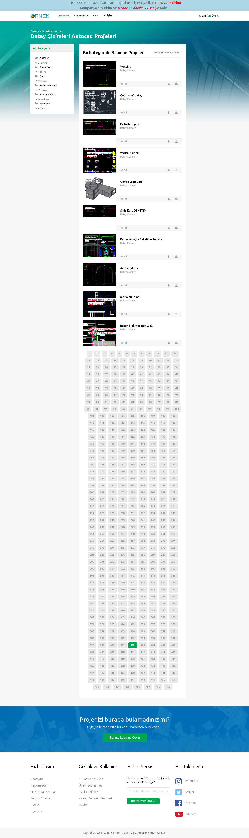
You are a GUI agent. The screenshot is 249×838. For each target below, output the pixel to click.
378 (163, 624)
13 (88, 360)
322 (143, 582)
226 (173, 506)
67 (176, 388)
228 (102, 513)
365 (122, 617)
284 (122, 554)
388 (173, 631)
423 (163, 659)
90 (88, 409)
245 (92, 527)
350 (153, 603)
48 (106, 381)
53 (150, 381)
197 (153, 485)
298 (173, 561)
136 (173, 436)
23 (176, 360)
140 (122, 443)
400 (112, 645)
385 (143, 631)
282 (102, 554)
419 (122, 659)
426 (102, 666)
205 (143, 492)
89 (176, 402)
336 (102, 596)
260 (153, 534)
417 (102, 659)
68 (88, 395)
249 (133, 527)
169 (143, 464)
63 (141, 388)
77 (168, 395)
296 (153, 561)
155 (92, 457)
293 (122, 561)
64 (150, 388)
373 (112, 624)
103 (112, 416)
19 (141, 360)
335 (92, 596)
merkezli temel (130, 296)
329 (122, 589)
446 (122, 679)
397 (173, 638)
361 (173, 610)
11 (166, 353)
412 (143, 652)
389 (92, 638)
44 (168, 374)
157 (112, 457)
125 (153, 429)
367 (143, 617)
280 (173, 548)
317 (92, 582)
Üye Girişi (36, 811)
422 (153, 659)
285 (133, 554)
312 (133, 575)
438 (133, 673)
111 (102, 423)
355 (112, 610)
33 (168, 367)
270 (163, 541)
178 (143, 471)
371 (92, 624)
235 (173, 513)
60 (115, 388)
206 (153, 492)
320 (122, 582)
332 (153, 589)
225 (163, 506)
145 (173, 443)
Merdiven (44, 103)
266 (122, 541)
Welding (125, 66)
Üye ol (215, 15)
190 (173, 478)
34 (176, 367)
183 (102, 478)
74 (141, 395)
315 (163, 575)
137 (92, 443)
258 (133, 534)
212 (122, 499)
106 (143, 416)
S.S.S (95, 15)
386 (153, 631)
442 (173, 673)
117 (163, 423)
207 (163, 492)
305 (153, 568)
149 (122, 450)
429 (133, 666)
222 (133, 506)
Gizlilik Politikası (89, 791)
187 (143, 478)
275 (122, 548)
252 (163, 527)
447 (133, 679)
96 (140, 409)
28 (123, 367)
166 (112, 464)
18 (132, 360)
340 (143, 596)
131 (122, 436)
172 (173, 464)
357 (133, 610)
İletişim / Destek (41, 798)
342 (163, 596)
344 (92, 603)
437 (122, 673)
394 (143, 638)
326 (92, 589)
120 (102, 429)
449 (153, 679)
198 (163, 485)
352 (173, 603)
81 (106, 402)
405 (163, 645)
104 (122, 416)
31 (150, 367)
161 (153, 457)
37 (106, 374)
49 (115, 381)
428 (122, 666)
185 (122, 478)
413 (153, 652)
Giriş (204, 15)
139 (112, 443)
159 (133, 457)
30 (141, 367)
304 (143, 568)
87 (159, 402)
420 (133, 659)
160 (143, 457)
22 (168, 360)
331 (143, 589)
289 (173, 554)
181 (173, 471)
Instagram (191, 780)
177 (133, 471)
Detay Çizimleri (54, 31)
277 (143, 548)
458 (158, 686)
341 (153, 596)
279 (163, 548)
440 (153, 673)
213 (133, 499)
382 (112, 631)
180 (163, 471)
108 (163, 416)
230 (122, 513)
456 (138, 686)
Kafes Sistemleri (48, 85)
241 (143, 520)
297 (163, 561)
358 (143, 610)
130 (112, 436)
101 (92, 416)
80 (97, 402)
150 (133, 450)
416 (92, 659)
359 (153, 610)
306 (163, 568)
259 (143, 534)
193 (112, 485)
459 (168, 686)
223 (143, 506)
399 (102, 645)
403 (143, 645)
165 (102, 464)
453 (107, 686)
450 (163, 679)
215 (153, 499)
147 (102, 450)
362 (92, 617)
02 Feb (124, 112)
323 (153, 582)
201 (102, 492)
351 (163, 603)
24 (88, 367)
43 (159, 374)
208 (173, 492)
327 (102, 589)
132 (133, 436)
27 (115, 367)
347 (122, 603)
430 (143, 666)
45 (176, 374)
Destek (83, 804)
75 (150, 395)
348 (133, 603)
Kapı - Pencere (47, 94)
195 (133, 485)
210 (102, 499)
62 (132, 388)
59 (106, 388)
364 (112, 617)
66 (168, 388)
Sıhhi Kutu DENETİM (133, 210)
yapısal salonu (129, 152)
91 (96, 409)
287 (153, 554)
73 (132, 395)
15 (106, 360)
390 (102, 638)
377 (153, 624)
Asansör (44, 58)
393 (133, 638)
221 (122, 506)
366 (133, 617)
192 (102, 485)
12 (175, 353)
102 (102, 416)
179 (153, 471)
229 (112, 513)
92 (105, 409)
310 (112, 575)
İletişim (107, 15)
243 (163, 520)
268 (143, 541)
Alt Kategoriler (42, 48)
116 (153, 423)
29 (132, 367)
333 (163, 589)
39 (123, 374)
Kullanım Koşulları (91, 779)
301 (112, 568)
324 (163, 582)
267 (133, 541)
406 (173, 645)
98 (158, 409)
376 (143, 624)
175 (112, 471)
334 (173, 589)
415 (173, 652)
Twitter (189, 791)
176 (122, 471)
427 (112, 666)
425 (92, 666)
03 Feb (124, 83)
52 (141, 381)
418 (112, 659)
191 (92, 485)
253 (173, 527)
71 (115, 395)
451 (173, 679)
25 (97, 367)
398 (92, 645)
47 (97, 381)
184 (112, 478)
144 (163, 443)
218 (92, 506)
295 (143, 561)
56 (176, 381)
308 (92, 575)
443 (92, 679)
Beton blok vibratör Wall (136, 325)
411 (133, 652)
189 (163, 478)
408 (102, 652)
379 (173, 624)
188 (153, 478)
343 (173, 596)
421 (143, 659)
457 (148, 686)
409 (112, 652)
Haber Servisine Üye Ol (143, 801)
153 (163, 450)
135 (163, 436)
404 (153, 645)
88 (168, 402)
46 (88, 381)
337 (112, 596)
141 (133, 443)
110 (92, 423)
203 (122, 492)
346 (112, 603)
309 (102, 575)
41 (141, 374)
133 (143, 436)
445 (112, 679)
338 (122, 596)
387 (163, 631)
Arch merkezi (129, 268)
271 (173, 541)
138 (102, 443)
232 (143, 513)
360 (163, 610)
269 (153, 541)
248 (122, 527)
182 (92, 478)
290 (92, 561)
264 (102, 541)
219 (102, 506)
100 (177, 409)
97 (149, 409)
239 (122, 520)
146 (92, 450)
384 (133, 631)
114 (133, 423)
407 (92, 652)
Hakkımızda (81, 15)
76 (159, 395)
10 (157, 353)
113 (122, 423)
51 (132, 381)
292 (112, 561)
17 (123, 360)
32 (159, 367)
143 (153, 443)
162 (163, 457)
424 (173, 659)
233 (153, 513)
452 (97, 686)
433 (173, 666)
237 (102, 520)
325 (173, 582)
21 (159, 360)
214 (143, 499)
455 (128, 686)
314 (153, 575)
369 (163, 617)
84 (132, 402)
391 (112, 638)
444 (102, 679)
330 (133, 589)
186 (133, 478)
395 (153, 638)
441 (163, 673)
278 (153, 548)
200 (92, 492)
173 (92, 471)
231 (133, 513)
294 (133, 561)
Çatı (41, 76)
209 (92, 499)
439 (143, 673)
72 (123, 395)
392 (122, 638)
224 (153, 506)
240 (133, 520)
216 (163, 499)
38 (115, 374)
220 (112, 506)
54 (159, 381)
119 (92, 429)
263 (92, 541)
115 (143, 423)
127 (173, 429)
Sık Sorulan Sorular (43, 791)
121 (112, 429)
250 (143, 527)
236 (92, 520)
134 (153, 436)
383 (122, 631)
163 (173, 457)
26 (106, 367)
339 (133, 596)
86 (150, 402)
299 (92, 568)
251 (153, 527)
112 (112, 423)
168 (133, 464)
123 (133, 429)
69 (97, 395)
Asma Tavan (46, 67)
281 (92, 554)
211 (112, 499)
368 (153, 617)
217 (173, 499)
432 (163, 666)
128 (92, 436)
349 (143, 603)
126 (163, 429)
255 (102, 534)
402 (133, 645)
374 (122, 624)
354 (102, 610)
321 (133, 582)
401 (122, 645)
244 (173, 520)
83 (123, 402)
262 (173, 534)
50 (123, 381)
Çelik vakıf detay (131, 95)
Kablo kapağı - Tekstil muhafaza (141, 239)
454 (117, 686)
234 (163, 513)
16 (115, 360)
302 (122, 568)
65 (159, 388)
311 (122, 575)
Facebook (190, 802)
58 (97, 388)
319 (112, 582)
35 (88, 374)
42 (150, 374)
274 (112, 548)
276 (133, 548)
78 (176, 395)
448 (143, 679)
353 (92, 610)
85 (141, 402)
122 (122, 429)
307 (173, 568)
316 (173, 575)
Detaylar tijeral (130, 124)
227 (92, 513)
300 (102, 568)
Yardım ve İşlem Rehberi (95, 798)
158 (122, 457)
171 (163, 464)
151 (143, 450)
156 (102, 457)
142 (143, 443)
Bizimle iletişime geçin (124, 737)
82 (115, 402)
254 (92, 534)
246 (102, 527)
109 (173, 416)
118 (173, 423)
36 (97, 374)
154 (173, 450)
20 (150, 360)
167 (122, 464)
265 (112, 541)
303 (133, 568)
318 (102, 582)
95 (132, 409)
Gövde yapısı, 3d (131, 181)
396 (163, 638)
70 (106, 395)
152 (153, 450)
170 (153, 464)
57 (88, 388)
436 (112, 673)
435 (102, 673)
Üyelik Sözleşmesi (91, 785)
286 (143, 554)
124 (143, 429)
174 (102, 471)
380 (92, 631)
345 (102, 603)
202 (112, 492)
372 (102, 624)
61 (123, 388)
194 (122, 485)
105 (133, 416)
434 (92, 673)
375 (133, 624)
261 (163, 534)
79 (88, 402)
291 (102, 561)
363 (102, 617)
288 (163, 554)
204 (133, 492)
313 (143, 575)
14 (97, 360)
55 (168, 381)
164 (92, 464)
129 (102, 436)
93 (114, 409)
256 (112, 534)
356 (122, 610)
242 (153, 520)
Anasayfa (64, 15)
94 (123, 409)
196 (143, 485)
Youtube (191, 813)
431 (153, 666)
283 (112, 554)
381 (102, 631)
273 (102, 548)
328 (112, 589)
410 (122, 652)
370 (173, 617)
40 (132, 374)
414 (163, 652)
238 (112, 520)
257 (122, 534)
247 (112, 527)
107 (153, 416)
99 (167, 409)
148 (112, 450)
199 (173, 485)
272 (92, 548)
